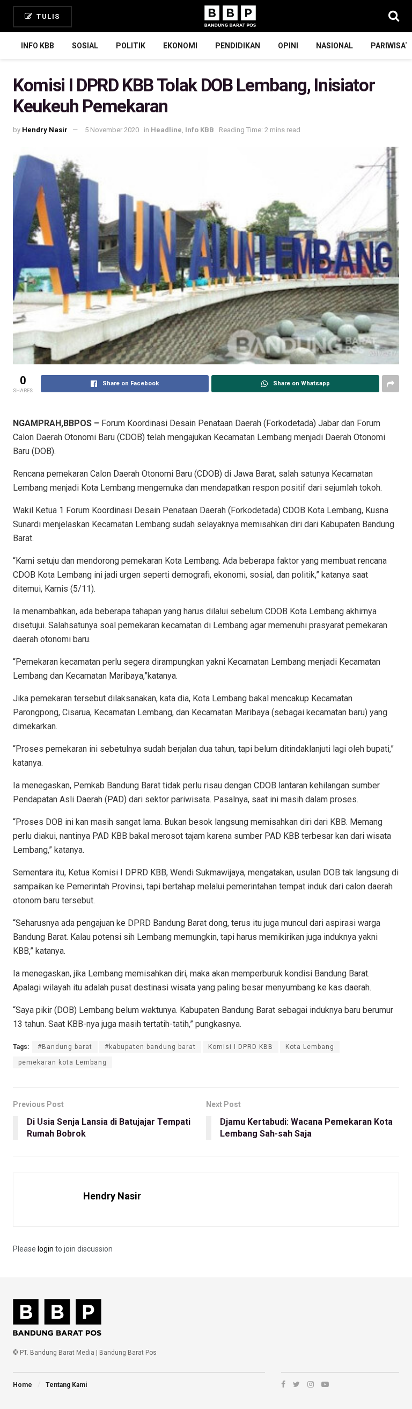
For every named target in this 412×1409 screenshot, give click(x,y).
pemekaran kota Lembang (62, 1062)
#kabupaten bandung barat (150, 1047)
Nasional (334, 45)
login (46, 1249)
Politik (130, 45)
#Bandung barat (65, 1047)
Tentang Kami (66, 1385)
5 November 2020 (112, 130)
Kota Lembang (309, 1047)
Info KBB (37, 45)
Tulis (47, 16)
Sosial (85, 45)
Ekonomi (180, 45)
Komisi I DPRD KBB (240, 1047)
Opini (288, 45)
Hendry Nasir (45, 130)
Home (22, 1385)
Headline (166, 130)
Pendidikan (237, 45)
